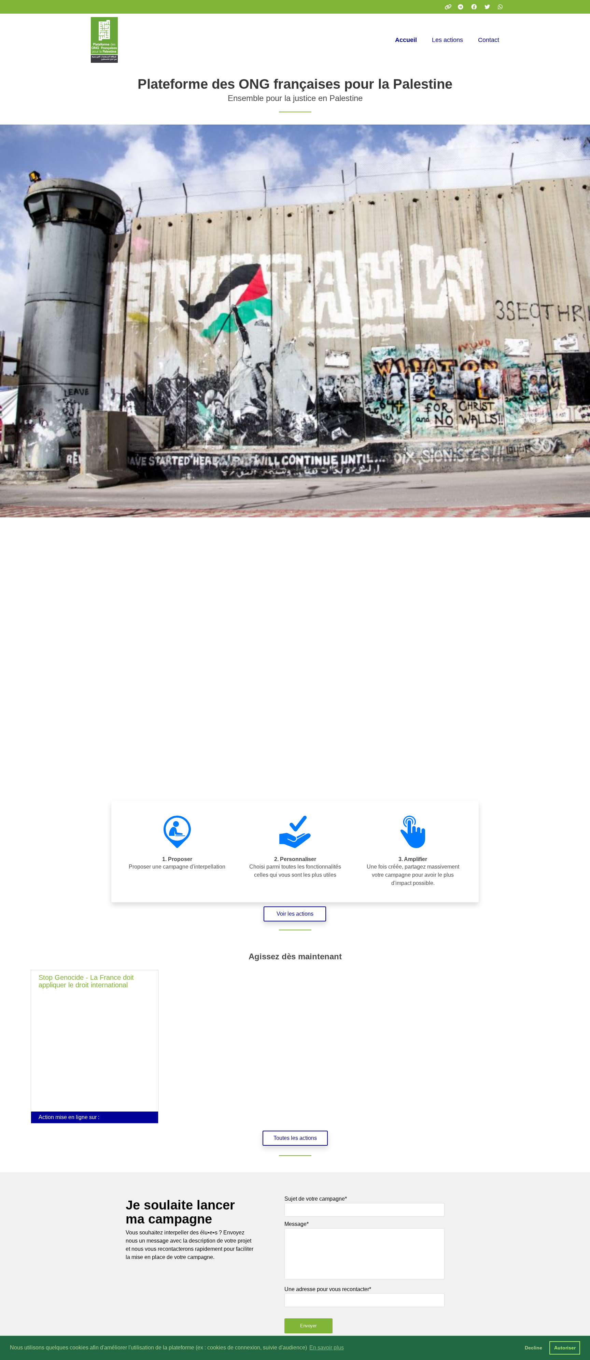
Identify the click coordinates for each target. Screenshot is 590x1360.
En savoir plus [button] (326, 1347)
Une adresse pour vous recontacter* (327, 1289)
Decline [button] (533, 1347)
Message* (296, 1224)
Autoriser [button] (565, 1347)
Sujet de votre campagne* (315, 1199)
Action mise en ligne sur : (69, 1117)
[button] (94, 1050)
